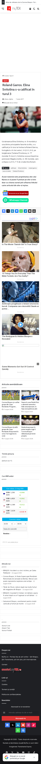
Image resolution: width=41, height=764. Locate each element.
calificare (13, 168)
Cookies (4, 684)
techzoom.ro (20, 312)
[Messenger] (16, 211)
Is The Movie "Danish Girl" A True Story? (20, 244)
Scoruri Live (6, 626)
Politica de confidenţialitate (11, 694)
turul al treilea (7, 171)
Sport (12, 76)
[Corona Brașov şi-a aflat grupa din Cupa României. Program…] (11, 395)
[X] (8, 211)
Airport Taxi (6, 628)
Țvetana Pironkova (18, 171)
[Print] (34, 211)
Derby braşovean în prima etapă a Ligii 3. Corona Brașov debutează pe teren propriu (28, 431)
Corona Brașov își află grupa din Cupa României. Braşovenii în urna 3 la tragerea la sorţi (10, 431)
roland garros (33, 168)
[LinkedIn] (12, 211)
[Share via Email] (29, 211)
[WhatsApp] (21, 211)
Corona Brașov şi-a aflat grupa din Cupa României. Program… (10, 404)
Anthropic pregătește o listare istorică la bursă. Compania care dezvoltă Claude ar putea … (20, 306)
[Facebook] (3, 211)
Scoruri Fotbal (7, 630)
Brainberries (20, 247)
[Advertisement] (20, 40)
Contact (4, 664)
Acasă (6, 76)
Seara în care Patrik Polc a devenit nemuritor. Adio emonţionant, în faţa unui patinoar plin (30, 405)
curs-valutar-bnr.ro (13, 542)
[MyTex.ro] (15, 8)
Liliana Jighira (8, 99)
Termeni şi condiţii (8, 689)
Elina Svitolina (22, 168)
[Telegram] (25, 211)
